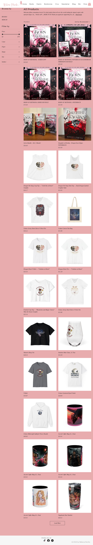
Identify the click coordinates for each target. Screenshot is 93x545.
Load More (57, 523)
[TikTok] (44, 540)
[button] (89, 4)
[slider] (2, 34)
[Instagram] (52, 540)
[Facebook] (48, 540)
